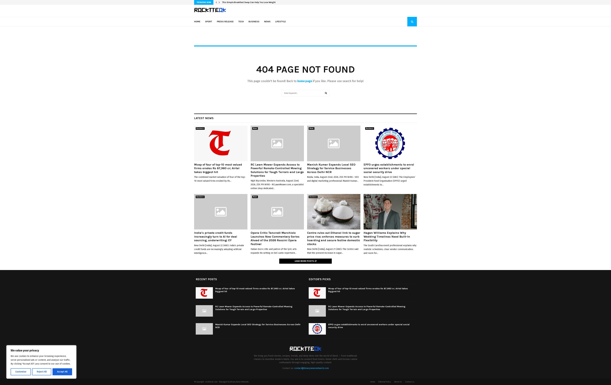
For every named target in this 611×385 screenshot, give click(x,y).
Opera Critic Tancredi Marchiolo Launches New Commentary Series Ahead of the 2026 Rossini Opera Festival (275, 238)
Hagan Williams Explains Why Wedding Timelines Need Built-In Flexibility (387, 236)
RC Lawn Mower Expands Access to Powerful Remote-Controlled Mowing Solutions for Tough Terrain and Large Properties (277, 170)
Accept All (62, 371)
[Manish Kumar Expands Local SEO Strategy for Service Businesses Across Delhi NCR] (333, 143)
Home (197, 21)
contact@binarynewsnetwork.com (311, 368)
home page (304, 81)
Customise (20, 371)
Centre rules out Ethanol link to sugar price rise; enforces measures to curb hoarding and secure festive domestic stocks (333, 238)
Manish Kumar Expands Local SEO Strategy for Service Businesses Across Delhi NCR (331, 168)
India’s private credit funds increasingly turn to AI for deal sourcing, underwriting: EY (215, 236)
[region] (41, 362)
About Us (398, 382)
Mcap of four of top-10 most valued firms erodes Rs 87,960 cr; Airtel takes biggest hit (218, 168)
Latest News (204, 118)
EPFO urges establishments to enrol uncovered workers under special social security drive (389, 168)
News (267, 21)
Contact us (409, 382)
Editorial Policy (384, 382)
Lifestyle (280, 21)
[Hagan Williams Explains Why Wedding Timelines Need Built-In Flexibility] (390, 211)
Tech (241, 21)
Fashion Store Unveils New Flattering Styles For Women (249, 2)
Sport (208, 21)
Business (254, 21)
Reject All (42, 371)
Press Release (225, 21)
